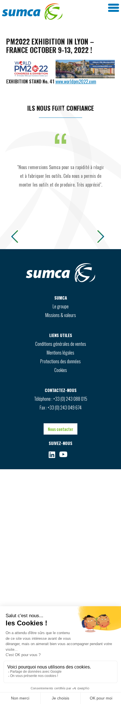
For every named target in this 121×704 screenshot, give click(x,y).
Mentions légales (60, 352)
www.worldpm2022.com (75, 81)
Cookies (60, 370)
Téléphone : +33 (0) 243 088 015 (60, 398)
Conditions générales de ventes (60, 343)
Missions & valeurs (60, 315)
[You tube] (63, 454)
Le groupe (61, 306)
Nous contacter (60, 429)
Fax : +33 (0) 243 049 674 (61, 407)
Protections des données (60, 361)
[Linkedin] (52, 454)
